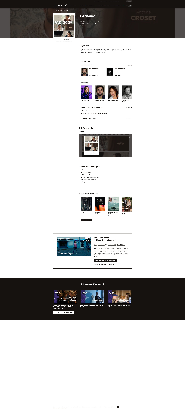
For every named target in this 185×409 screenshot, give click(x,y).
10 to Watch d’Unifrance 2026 (114, 1)
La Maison (98, 212)
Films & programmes (73, 5)
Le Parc (124, 213)
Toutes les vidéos (68, 312)
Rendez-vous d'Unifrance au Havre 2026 (100, 1)
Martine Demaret (113, 100)
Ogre (82, 212)
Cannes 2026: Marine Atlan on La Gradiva (92, 305)
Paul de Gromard (103, 19)
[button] (130, 137)
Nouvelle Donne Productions (100, 21)
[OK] (118, 407)
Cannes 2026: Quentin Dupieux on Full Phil (64, 306)
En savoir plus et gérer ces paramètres (59, 408)
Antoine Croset (97, 19)
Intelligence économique (111, 5)
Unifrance (120, 5)
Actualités (82, 5)
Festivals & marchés (90, 5)
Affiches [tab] (82, 131)
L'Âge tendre (99, 245)
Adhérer (126, 5)
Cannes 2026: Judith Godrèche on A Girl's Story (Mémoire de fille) (118, 306)
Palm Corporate (93, 113)
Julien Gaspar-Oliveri (116, 245)
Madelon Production (102, 113)
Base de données (100, 5)
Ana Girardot (85, 100)
